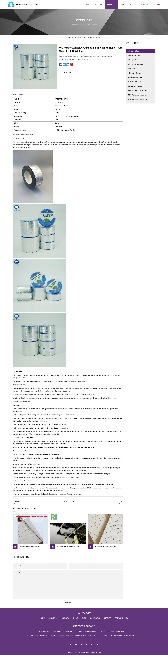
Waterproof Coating (135, 60)
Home (88, 4)
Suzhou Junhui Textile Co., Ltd (112, 631)
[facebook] (70, 644)
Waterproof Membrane (136, 64)
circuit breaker (102, 635)
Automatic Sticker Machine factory (42, 635)
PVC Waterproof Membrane (137, 99)
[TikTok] (97, 644)
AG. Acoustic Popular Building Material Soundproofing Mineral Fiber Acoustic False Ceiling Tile (107, 547)
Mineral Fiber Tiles (134, 82)
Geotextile (131, 68)
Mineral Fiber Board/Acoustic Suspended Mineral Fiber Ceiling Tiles (30, 547)
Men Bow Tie (44, 631)
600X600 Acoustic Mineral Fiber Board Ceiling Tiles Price (68, 547)
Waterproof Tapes (88, 37)
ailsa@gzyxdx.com (96, 652)
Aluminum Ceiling (134, 73)
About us (98, 4)
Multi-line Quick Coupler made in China (76, 635)
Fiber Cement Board (135, 77)
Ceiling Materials (134, 55)
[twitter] (81, 644)
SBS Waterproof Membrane (137, 95)
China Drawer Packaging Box (124, 635)
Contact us (143, 4)
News (123, 4)
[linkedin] (76, 644)
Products (110, 4)
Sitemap (107, 618)
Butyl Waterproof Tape (135, 86)
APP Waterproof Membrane (137, 90)
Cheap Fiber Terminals (87, 631)
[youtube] (86, 644)
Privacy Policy (121, 618)
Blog (132, 4)
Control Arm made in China (63, 631)
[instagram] (92, 644)
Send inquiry (68, 72)
